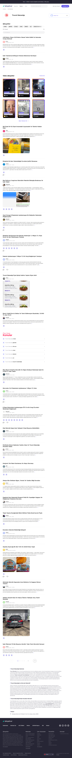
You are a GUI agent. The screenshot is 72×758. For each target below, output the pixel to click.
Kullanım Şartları (28, 753)
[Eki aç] (16, 145)
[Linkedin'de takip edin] (68, 725)
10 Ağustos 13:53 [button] (8, 431)
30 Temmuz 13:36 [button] (9, 533)
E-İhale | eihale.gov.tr (29, 741)
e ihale (5, 26)
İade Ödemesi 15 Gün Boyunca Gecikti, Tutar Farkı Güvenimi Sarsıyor (23, 644)
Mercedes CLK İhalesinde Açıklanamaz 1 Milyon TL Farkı (20, 388)
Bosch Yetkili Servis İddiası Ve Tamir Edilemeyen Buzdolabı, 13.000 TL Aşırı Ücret (23, 314)
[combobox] (39, 6)
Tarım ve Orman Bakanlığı (30, 743)
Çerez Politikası (14, 754)
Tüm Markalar (28, 746)
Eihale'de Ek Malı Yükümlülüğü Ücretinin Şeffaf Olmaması (20, 161)
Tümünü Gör (42, 75)
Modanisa (38, 733)
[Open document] (4, 155)
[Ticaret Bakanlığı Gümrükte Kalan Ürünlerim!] (9, 109)
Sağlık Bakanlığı (28, 742)
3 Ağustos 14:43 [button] (8, 502)
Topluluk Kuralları (6, 754)
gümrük (10, 26)
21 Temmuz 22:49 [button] (9, 602)
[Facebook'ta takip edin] (65, 725)
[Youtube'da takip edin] (63, 725)
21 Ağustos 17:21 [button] (8, 59)
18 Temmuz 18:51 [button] (8, 647)
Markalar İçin (13, 725)
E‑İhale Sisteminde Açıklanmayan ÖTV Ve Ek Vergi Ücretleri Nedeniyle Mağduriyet (21, 408)
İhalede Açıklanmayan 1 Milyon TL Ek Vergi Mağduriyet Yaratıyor (22, 256)
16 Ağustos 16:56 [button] (8, 391)
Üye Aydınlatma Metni (7, 753)
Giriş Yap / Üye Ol (56, 6)
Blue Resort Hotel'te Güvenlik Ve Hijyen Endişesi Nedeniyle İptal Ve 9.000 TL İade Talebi (23, 370)
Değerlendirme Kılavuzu (22, 754)
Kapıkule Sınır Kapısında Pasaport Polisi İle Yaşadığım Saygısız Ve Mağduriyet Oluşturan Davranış (22, 498)
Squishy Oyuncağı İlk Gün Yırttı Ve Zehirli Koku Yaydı (19, 547)
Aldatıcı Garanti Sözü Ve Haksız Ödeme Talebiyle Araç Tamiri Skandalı (21, 598)
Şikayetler (16, 6)
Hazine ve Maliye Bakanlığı (30, 733)
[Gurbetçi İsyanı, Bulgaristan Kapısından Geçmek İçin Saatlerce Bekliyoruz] (24, 88)
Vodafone (38, 743)
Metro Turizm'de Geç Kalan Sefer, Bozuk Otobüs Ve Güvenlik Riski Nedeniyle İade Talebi (13, 736)
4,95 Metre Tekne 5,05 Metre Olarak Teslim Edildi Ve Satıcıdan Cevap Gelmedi (22, 38)
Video (26, 6)
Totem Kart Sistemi (51, 736)
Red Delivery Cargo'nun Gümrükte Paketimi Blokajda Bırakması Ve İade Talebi (23, 181)
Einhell (49, 741)
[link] (4, 174)
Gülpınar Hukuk (51, 737)
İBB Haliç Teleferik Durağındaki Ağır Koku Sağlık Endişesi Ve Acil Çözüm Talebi (13, 738)
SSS (43, 725)
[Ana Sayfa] (7, 6)
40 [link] (28, 660)
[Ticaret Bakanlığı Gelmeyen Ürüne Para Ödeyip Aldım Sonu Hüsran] (9, 88)
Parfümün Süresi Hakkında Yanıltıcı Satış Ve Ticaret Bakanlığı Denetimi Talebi (21, 445)
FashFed (49, 742)
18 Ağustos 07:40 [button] (9, 240)
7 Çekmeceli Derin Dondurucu (64, 733)
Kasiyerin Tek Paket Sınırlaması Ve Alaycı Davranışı (18, 463)
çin (30, 26)
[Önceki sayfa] (11, 661)
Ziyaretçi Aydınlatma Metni (18, 753)
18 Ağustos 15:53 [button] (8, 185)
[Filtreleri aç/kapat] (44, 29)
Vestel (38, 737)
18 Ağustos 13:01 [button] (8, 220)
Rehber (28, 725)
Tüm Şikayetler (5, 746)
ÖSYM (27, 736)
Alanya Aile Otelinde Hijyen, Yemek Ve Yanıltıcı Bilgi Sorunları (21, 480)
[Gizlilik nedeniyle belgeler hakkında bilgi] (4, 50)
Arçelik (38, 736)
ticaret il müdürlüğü (37, 26)
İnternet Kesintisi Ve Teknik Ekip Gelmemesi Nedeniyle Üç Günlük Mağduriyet (13, 741)
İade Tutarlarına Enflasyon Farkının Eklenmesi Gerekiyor (19, 55)
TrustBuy (57, 754)
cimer (21, 26)
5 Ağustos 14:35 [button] (8, 484)
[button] (60, 725)
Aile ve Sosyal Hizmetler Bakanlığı (30, 737)
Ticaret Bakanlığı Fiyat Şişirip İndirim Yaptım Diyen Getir (20, 275)
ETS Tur (38, 742)
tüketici (26, 26)
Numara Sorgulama (40, 741)
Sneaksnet (50, 738)
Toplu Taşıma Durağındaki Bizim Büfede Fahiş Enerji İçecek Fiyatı (22, 513)
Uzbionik (49, 743)
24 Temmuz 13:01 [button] (9, 587)
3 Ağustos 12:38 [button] (8, 516)
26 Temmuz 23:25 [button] (9, 550)
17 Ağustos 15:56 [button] (8, 318)
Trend (21, 6)
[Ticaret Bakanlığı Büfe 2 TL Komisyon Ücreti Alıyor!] (38, 109)
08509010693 (51, 733)
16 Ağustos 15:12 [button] (8, 412)
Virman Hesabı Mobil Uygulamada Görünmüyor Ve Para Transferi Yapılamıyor (13, 737)
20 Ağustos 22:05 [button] (9, 131)
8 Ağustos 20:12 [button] (8, 450)
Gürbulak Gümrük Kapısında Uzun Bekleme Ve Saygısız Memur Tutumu (22, 582)
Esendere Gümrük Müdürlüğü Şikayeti (14, 530)
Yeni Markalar (28, 748)
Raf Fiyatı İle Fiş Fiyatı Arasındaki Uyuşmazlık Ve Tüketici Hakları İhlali (22, 127)
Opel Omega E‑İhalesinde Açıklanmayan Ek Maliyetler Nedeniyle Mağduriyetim (22, 215)
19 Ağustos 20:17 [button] (8, 164)
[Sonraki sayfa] (35, 661)
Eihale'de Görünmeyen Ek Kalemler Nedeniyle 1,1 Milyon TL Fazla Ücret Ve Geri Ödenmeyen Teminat (22, 236)
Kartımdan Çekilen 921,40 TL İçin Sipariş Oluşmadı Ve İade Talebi (13, 742)
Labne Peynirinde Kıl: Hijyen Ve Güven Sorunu (10, 733)
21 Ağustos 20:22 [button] (9, 42)
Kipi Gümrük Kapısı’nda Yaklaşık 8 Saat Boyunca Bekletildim (21, 428)
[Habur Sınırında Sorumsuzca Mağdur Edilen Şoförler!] (24, 109)
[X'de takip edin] (60, 725)
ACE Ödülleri (21, 725)
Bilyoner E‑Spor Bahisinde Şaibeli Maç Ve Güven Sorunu (12, 743)
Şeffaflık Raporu (35, 725)
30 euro (16, 26)
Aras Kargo (39, 738)
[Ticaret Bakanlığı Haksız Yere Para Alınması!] (38, 88)
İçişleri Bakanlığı (28, 738)
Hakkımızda (5, 725)
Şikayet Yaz (65, 6)
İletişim (47, 725)
